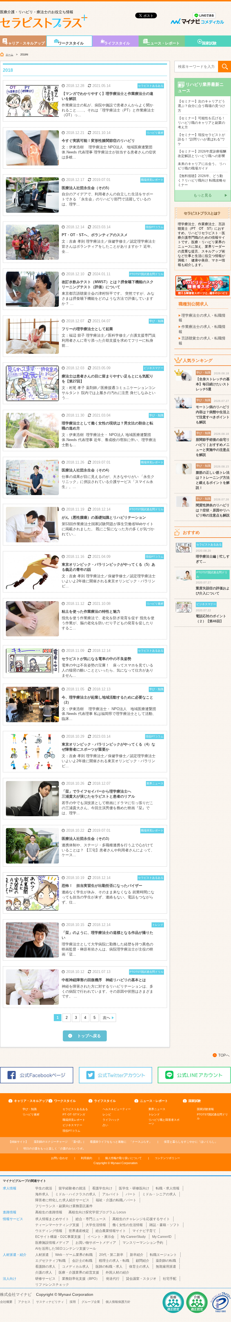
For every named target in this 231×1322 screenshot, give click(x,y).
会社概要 (6, 1301)
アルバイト (110, 1194)
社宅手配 (169, 1279)
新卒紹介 (136, 1255)
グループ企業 (90, 1301)
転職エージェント (163, 1255)
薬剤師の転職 (166, 1261)
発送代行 (112, 1279)
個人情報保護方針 (118, 1301)
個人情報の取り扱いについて (123, 1158)
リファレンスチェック (52, 1285)
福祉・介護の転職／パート (116, 1200)
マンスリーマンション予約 (143, 1243)
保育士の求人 (139, 1267)
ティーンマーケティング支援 (57, 1225)
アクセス (24, 1301)
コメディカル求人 (75, 1267)
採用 (73, 1301)
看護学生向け (102, 1188)
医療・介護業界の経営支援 (79, 1272)
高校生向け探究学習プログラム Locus (97, 1212)
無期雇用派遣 (166, 1267)
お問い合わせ (59, 1158)
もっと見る (203, 195)
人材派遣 (42, 1255)
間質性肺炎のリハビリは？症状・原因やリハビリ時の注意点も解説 (213, 510)
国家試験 (209, 43)
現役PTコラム (71, 1130)
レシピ (107, 1114)
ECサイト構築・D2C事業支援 (58, 1237)
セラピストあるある (75, 1109)
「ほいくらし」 (190, 1141)
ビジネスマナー (72, 1125)
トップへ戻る (89, 1036)
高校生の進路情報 (48, 1212)
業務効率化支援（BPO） (80, 1279)
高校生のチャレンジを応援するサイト (141, 1219)
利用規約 (86, 1158)
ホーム (9, 54)
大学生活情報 (96, 1225)
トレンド (154, 1114)
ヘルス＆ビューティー (117, 1109)
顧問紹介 (142, 1261)
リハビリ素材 (31, 1114)
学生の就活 (43, 1188)
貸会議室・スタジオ (141, 1279)
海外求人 (42, 1194)
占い (105, 1125)
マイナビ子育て (144, 1231)
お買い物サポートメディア (95, 1243)
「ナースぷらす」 (121, 1141)
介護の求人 (43, 1272)
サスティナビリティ (50, 1301)
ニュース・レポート (163, 43)
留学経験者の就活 (72, 1188)
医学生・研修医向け (134, 1188)
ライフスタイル (117, 43)
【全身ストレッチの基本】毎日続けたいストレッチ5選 (213, 384)
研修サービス (45, 1279)
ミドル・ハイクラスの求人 (75, 1194)
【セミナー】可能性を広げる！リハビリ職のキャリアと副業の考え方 (201, 123)
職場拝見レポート (74, 1119)
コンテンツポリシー (167, 1158)
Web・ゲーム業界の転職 (74, 1255)
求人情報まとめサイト (52, 1219)
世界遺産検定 (79, 1231)
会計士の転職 (82, 1261)
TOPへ (224, 1055)
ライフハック (111, 1119)
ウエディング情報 (48, 1231)
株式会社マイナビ (16, 1294)
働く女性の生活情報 (127, 1225)
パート (131, 1194)
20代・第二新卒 (111, 1255)
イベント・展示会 (100, 1237)
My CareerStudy (133, 1237)
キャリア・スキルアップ (25, 43)
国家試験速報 (205, 1109)
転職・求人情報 (167, 1188)
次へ (106, 1017)
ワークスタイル (71, 43)
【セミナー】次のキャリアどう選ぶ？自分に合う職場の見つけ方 (201, 106)
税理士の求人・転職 (114, 1261)
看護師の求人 (45, 1267)
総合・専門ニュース (90, 1219)
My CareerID (162, 1237)
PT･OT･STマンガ (74, 1114)
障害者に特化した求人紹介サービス (62, 1200)
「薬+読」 (58, 1141)
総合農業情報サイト (110, 1231)
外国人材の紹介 (117, 1272)
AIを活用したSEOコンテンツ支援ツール (65, 1249)
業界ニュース (156, 1109)
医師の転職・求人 (109, 1267)
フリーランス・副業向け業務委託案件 (64, 1206)
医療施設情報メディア (52, 1243)
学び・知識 (30, 1109)
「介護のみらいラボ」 (54, 1148)
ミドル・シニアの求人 (159, 1194)
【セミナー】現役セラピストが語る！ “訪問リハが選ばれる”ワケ (201, 139)
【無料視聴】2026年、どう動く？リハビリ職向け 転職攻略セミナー (202, 180)
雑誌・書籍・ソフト (164, 1225)
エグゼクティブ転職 (50, 1261)
